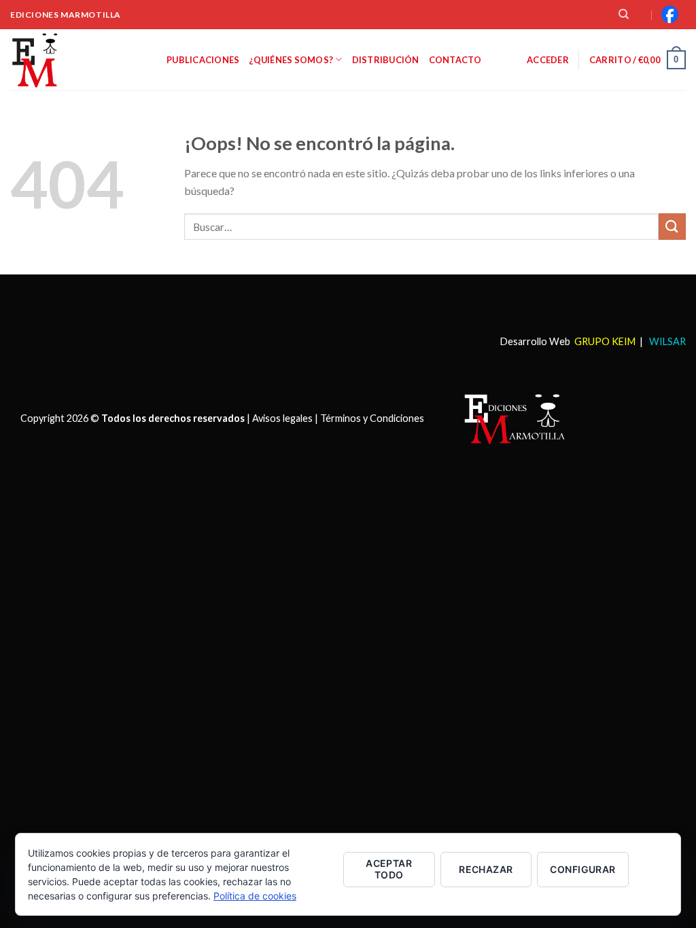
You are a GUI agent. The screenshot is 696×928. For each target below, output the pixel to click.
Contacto (455, 59)
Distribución (385, 59)
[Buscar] (624, 14)
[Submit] (672, 226)
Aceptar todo (389, 868)
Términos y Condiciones (372, 418)
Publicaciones (203, 59)
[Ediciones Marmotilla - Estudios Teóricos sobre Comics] (78, 59)
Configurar (582, 869)
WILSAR (666, 341)
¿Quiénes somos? (291, 59)
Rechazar (485, 869)
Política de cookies (254, 896)
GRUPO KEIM (605, 341)
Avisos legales (282, 418)
